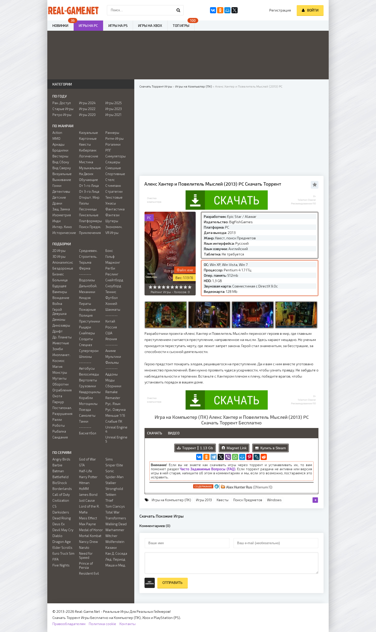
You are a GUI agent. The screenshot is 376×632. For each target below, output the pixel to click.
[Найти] (178, 10)
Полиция (86, 315)
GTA (82, 465)
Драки (57, 203)
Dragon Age (61, 542)
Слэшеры (112, 162)
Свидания (60, 437)
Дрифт (57, 331)
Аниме (110, 351)
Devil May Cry (62, 530)
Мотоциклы (88, 404)
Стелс (110, 180)
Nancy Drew (88, 542)
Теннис (110, 292)
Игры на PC (88, 25)
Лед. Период (115, 559)
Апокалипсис (62, 262)
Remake (111, 392)
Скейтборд (114, 280)
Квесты (222, 500)
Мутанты (59, 378)
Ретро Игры (61, 115)
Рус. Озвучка (115, 410)
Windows (274, 500)
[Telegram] (214, 457)
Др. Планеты (62, 337)
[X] (221, 457)
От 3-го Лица (89, 191)
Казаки (111, 547)
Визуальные (62, 174)
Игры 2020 (87, 115)
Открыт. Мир (89, 197)
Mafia (83, 512)
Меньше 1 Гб (115, 415)
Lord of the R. (89, 506)
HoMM (84, 489)
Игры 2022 (87, 109)
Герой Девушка (59, 311)
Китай (110, 321)
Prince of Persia (86, 565)
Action (57, 133)
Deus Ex (58, 524)
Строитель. (88, 256)
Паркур (58, 402)
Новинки (60, 25)
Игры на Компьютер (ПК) (171, 500)
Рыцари (85, 327)
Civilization (60, 500)
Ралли (57, 419)
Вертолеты (88, 380)
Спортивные (115, 174)
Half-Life (85, 471)
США (108, 333)
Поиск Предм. (90, 227)
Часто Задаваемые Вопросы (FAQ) (207, 469)
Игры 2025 (113, 103)
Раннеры (112, 133)
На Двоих (86, 174)
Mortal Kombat (90, 536)
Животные (60, 343)
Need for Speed (86, 555)
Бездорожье (62, 268)
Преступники (89, 321)
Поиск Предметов (247, 500)
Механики (87, 292)
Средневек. (88, 251)
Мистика (86, 162)
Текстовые (114, 197)
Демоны (58, 319)
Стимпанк (113, 186)
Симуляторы (115, 156)
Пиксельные (88, 215)
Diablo (57, 536)
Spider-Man (114, 477)
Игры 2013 (204, 500)
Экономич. (113, 227)
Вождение (60, 298)
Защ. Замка (61, 209)
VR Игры (111, 233)
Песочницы (88, 209)
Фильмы (112, 362)
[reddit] (264, 457)
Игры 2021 (113, 115)
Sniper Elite (114, 465)
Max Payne (87, 524)
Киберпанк (87, 150)
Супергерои (88, 351)
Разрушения (62, 414)
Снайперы (87, 333)
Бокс (109, 251)
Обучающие (88, 180)
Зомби (57, 349)
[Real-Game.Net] (72, 10)
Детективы (61, 191)
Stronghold (114, 489)
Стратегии (114, 191)
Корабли (86, 398)
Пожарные (87, 309)
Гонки (56, 186)
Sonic (109, 471)
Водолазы (87, 280)
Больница (60, 280)
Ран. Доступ (61, 103)
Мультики (113, 357)
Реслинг (111, 274)
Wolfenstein (114, 542)
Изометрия (61, 215)
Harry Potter (88, 477)
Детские (59, 197)
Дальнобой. (88, 286)
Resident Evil (89, 573)
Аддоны (111, 374)
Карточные (88, 138)
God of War (87, 459)
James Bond (88, 494)
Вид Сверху (61, 168)
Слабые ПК (113, 421)
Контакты (127, 624)
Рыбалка (59, 431)
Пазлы (84, 203)
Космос (58, 361)
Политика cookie (102, 624)
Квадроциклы (90, 392)
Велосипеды (89, 374)
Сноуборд (113, 286)
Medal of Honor (91, 530)
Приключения (90, 233)
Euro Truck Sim (63, 553)
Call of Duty (61, 494)
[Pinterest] (249, 457)
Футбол (111, 298)
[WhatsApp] (235, 457)
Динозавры (61, 325)
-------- (85, 274)
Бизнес (58, 274)
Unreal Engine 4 (116, 429)
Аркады (58, 144)
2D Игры (58, 251)
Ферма (84, 268)
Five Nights (61, 565)
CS (54, 506)
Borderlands (62, 489)
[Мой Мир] (242, 457)
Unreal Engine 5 (116, 439)
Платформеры (90, 221)
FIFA (55, 559)
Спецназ (85, 345)
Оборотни (60, 384)
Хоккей (111, 304)
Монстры (59, 372)
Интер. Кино (62, 227)
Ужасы (110, 203)
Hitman (84, 483)
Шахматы (112, 309)
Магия (57, 367)
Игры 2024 (87, 103)
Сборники (113, 386)
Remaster (112, 398)
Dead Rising (61, 518)
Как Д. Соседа (116, 553)
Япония (111, 339)
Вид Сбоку (60, 162)
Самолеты (87, 415)
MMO (56, 138)
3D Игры (58, 256)
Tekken (110, 494)
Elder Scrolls (62, 547)
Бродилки (60, 150)
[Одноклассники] (206, 457)
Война (57, 304)
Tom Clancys (115, 506)
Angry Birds (61, 459)
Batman (58, 471)
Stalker (110, 483)
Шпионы (85, 357)
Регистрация (280, 10)
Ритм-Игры (114, 138)
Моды (110, 380)
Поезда (85, 410)
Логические (88, 156)
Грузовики (87, 386)
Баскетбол (87, 433)
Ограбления (62, 390)
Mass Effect (88, 518)
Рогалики (112, 144)
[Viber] (228, 457)
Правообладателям (68, 624)
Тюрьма (85, 262)
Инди (56, 221)
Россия (111, 327)
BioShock (59, 483)
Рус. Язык (112, 404)
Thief (109, 500)
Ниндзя (85, 298)
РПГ (108, 150)
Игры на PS (118, 25)
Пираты (85, 304)
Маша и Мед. (115, 565)
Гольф (110, 256)
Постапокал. (62, 408)
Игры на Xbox (150, 25)
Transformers (115, 518)
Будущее (59, 286)
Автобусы (87, 368)
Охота (57, 396)
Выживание (61, 180)
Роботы (58, 425)
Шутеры (111, 221)
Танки (83, 421)
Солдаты (86, 339)
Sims (109, 459)
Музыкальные (90, 168)
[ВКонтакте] (199, 457)
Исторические (64, 233)
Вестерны (60, 156)
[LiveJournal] (256, 457)
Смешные (113, 168)
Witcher (111, 536)
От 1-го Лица (89, 186)
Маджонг (112, 262)
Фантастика (115, 209)
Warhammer (114, 530)
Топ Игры (181, 25)
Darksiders (60, 512)
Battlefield (60, 477)
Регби (110, 268)
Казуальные (88, 133)
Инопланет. (61, 355)
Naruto (84, 547)
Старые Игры (62, 109)
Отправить (172, 583)
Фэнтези (112, 215)
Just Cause (87, 500)
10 (189, 287)
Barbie (57, 465)
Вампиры (59, 292)
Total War (112, 512)
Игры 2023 (113, 109)
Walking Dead (116, 524)
